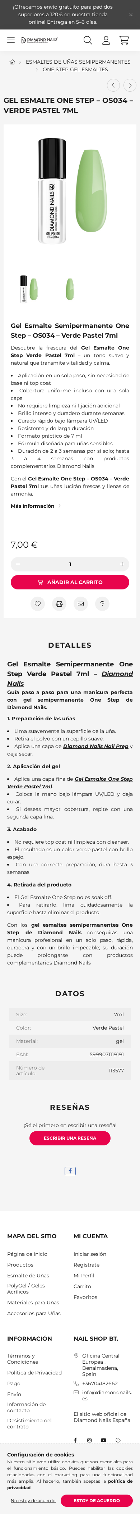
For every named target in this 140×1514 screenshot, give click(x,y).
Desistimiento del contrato (29, 1424)
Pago (13, 1384)
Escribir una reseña (70, 1138)
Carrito (82, 1286)
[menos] (18, 564)
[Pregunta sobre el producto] (102, 604)
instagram (89, 1440)
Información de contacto (26, 1407)
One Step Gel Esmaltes (75, 69)
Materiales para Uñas (33, 1303)
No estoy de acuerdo (33, 1500)
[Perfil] (106, 40)
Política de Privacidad (34, 1373)
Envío (14, 1394)
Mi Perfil (84, 1276)
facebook (75, 1440)
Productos (20, 1265)
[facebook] (70, 1171)
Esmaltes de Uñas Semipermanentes (78, 62)
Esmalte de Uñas (28, 1276)
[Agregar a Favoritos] (38, 604)
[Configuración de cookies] (118, 1440)
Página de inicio (27, 1254)
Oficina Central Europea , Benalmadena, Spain (101, 1365)
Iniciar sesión (90, 1254)
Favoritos (85, 1297)
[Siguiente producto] (129, 85)
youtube (104, 1440)
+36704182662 (100, 1384)
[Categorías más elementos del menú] (11, 40)
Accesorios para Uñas (34, 1313)
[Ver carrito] (124, 40)
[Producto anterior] (113, 85)
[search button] (88, 40)
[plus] (122, 564)
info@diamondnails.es (107, 1396)
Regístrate (86, 1265)
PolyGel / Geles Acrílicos (26, 1289)
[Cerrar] (131, 14)
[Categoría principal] (12, 62)
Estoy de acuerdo (97, 1500)
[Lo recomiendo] (81, 604)
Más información (33, 506)
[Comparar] (59, 604)
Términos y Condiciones (22, 1359)
